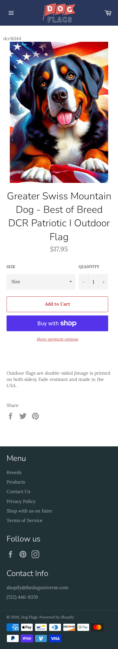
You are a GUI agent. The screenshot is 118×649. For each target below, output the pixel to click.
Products (16, 482)
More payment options (57, 339)
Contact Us (18, 491)
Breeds (14, 472)
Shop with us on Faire (29, 511)
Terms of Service (25, 520)
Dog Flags (29, 617)
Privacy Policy (21, 501)
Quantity (89, 266)
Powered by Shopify (56, 617)
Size (11, 266)
